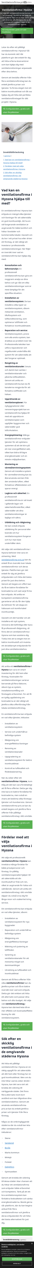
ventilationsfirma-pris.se (13, 559)
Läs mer (13, 1255)
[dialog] (17, 1255)
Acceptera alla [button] (17, 1259)
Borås (7, 1147)
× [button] (32, 1243)
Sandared (9, 1143)
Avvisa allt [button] (17, 1263)
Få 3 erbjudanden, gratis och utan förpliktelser (14, 31)
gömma (7, 156)
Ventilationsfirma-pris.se (15, 2)
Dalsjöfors (9, 1166)
